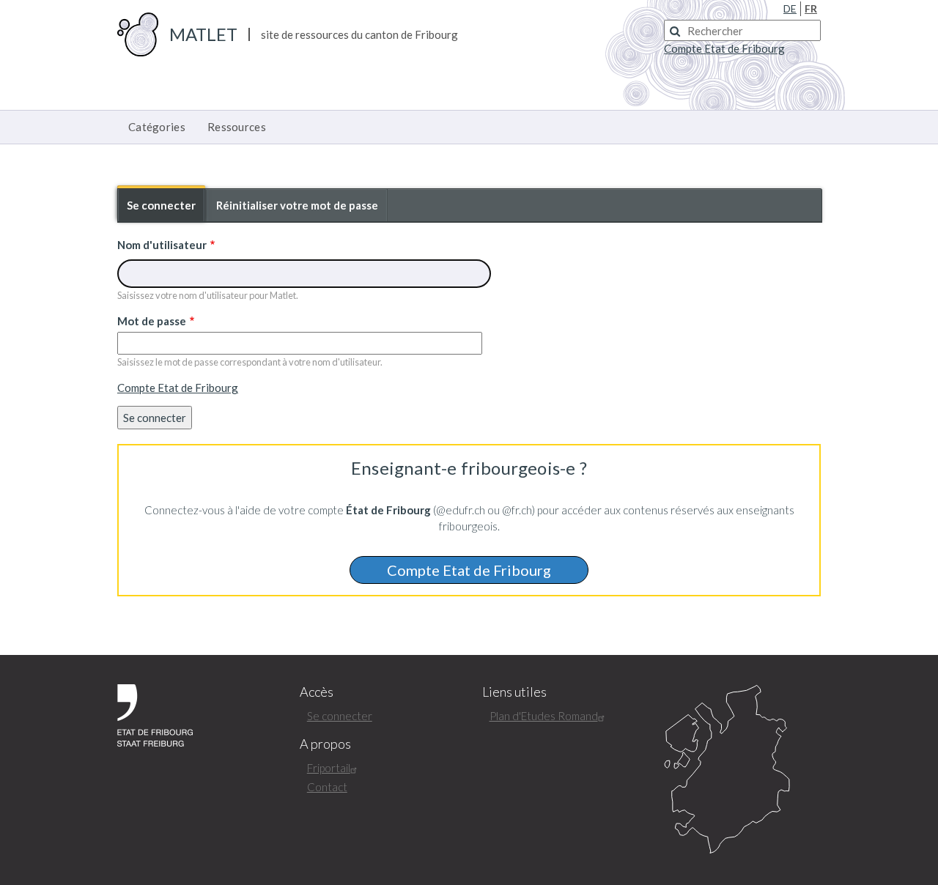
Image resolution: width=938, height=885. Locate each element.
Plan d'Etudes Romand (544, 715)
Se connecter (166, 210)
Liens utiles (514, 692)
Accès (316, 692)
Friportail (328, 767)
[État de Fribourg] (155, 713)
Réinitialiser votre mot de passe (297, 205)
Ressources (236, 126)
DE (790, 8)
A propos (325, 744)
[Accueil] (137, 33)
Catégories (156, 126)
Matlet (203, 34)
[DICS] (742, 770)
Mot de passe (151, 320)
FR (811, 8)
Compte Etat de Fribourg (177, 387)
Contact (327, 786)
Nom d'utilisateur (162, 244)
